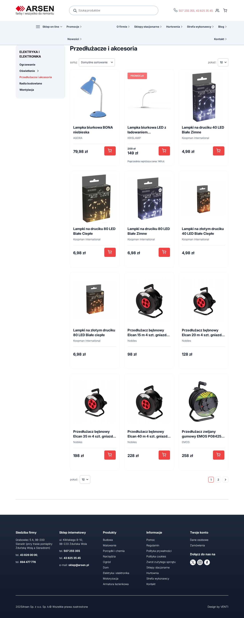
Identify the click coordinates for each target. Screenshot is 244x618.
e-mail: (74, 565)
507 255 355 (186, 10)
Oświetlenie (27, 70)
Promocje (73, 26)
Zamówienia (197, 545)
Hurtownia (173, 26)
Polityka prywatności (159, 550)
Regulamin (152, 545)
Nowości (73, 39)
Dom (106, 567)
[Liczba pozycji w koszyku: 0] (225, 10)
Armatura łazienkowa (116, 584)
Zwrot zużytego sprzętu (161, 561)
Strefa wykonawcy (199, 26)
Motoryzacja (110, 578)
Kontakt (219, 39)
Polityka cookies (156, 556)
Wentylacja (26, 89)
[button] (110, 151)
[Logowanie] (217, 10)
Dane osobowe (199, 539)
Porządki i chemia (114, 550)
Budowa (108, 539)
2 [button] (218, 479)
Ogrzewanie (27, 64)
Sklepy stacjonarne (146, 26)
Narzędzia (109, 556)
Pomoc (150, 539)
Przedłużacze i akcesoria (35, 77)
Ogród (107, 561)
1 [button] (211, 479)
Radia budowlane (30, 83)
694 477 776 (28, 561)
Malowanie (109, 545)
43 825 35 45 (204, 10)
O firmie (122, 26)
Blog (221, 26)
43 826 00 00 (28, 554)
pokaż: (212, 62)
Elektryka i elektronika (116, 573)
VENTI (224, 606)
